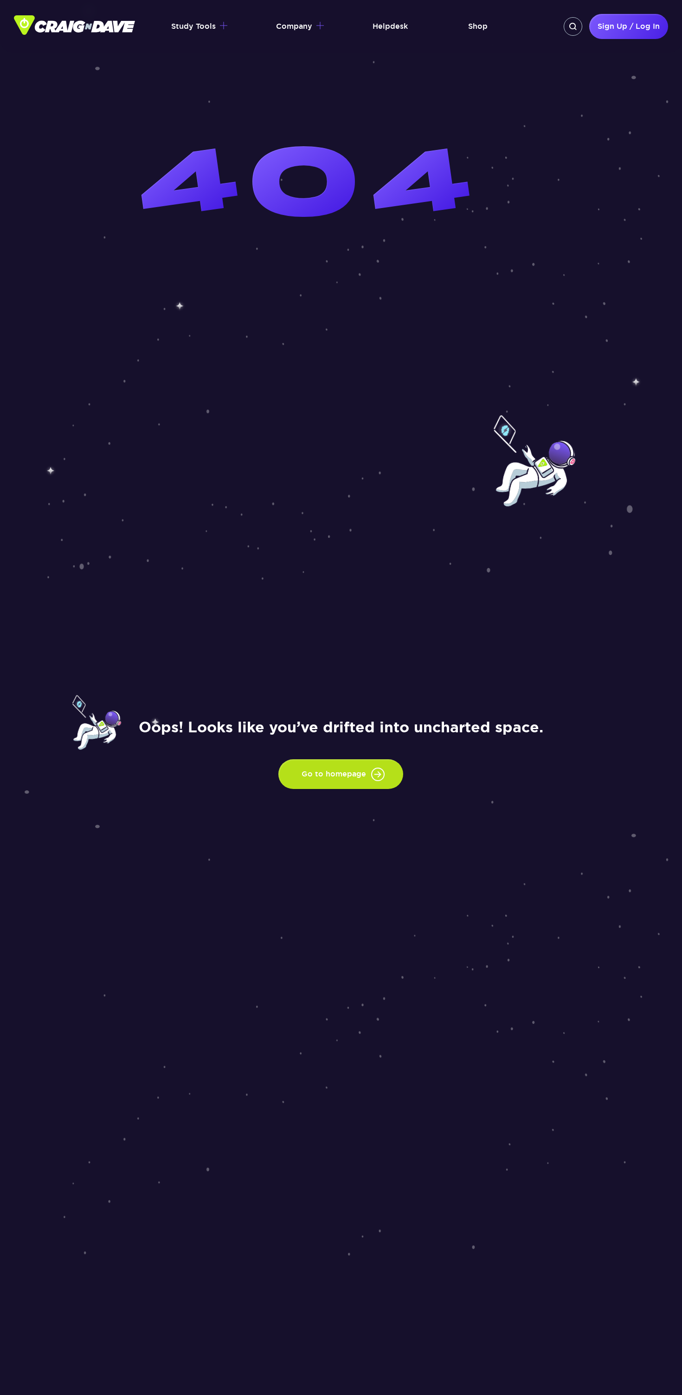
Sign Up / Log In (629, 26)
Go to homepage (334, 774)
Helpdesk (390, 26)
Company (294, 26)
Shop (478, 26)
